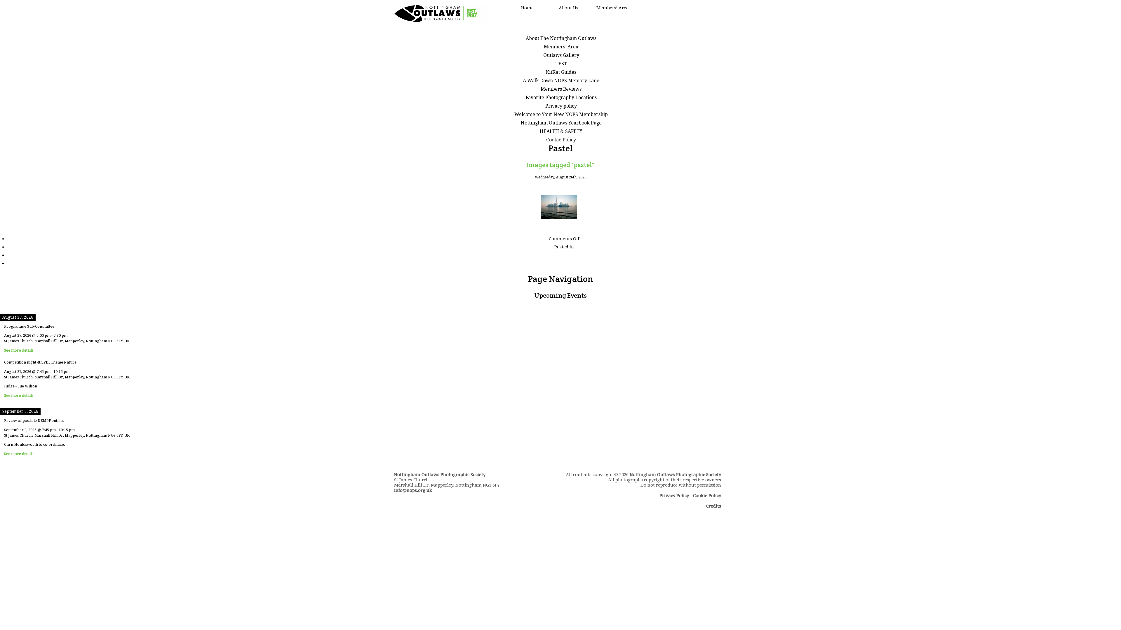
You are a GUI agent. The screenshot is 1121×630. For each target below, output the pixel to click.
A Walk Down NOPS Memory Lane (561, 80)
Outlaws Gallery (561, 55)
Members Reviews (561, 89)
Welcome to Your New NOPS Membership (561, 114)
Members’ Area (612, 7)
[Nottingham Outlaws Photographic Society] (441, 21)
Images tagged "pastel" (560, 165)
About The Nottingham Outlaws (561, 38)
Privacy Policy (674, 495)
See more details (18, 350)
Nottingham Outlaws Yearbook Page (561, 123)
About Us (568, 7)
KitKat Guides (561, 72)
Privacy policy (561, 106)
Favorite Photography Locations (561, 97)
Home (527, 7)
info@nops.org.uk (413, 490)
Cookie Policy (561, 140)
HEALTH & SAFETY (561, 131)
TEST (561, 63)
